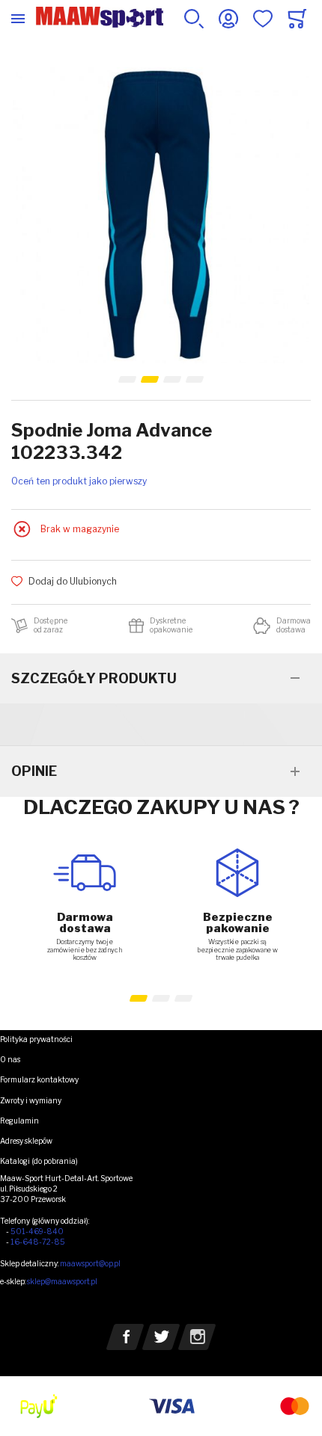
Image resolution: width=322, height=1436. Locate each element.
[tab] (161, 678)
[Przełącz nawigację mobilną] (18, 18)
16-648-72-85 (37, 1241)
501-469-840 (37, 1231)
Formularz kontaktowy (39, 1079)
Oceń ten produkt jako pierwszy (79, 481)
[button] (127, 379)
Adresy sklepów (26, 1140)
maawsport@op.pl (90, 1263)
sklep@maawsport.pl (62, 1281)
